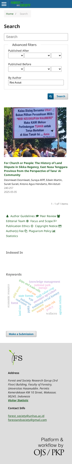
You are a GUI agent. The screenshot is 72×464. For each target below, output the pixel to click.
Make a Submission (21, 334)
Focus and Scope (41, 221)
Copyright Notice (46, 226)
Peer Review (47, 216)
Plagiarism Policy (40, 231)
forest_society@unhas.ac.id (26, 416)
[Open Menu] (4, 4)
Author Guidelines (22, 216)
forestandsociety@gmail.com (27, 420)
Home (9, 14)
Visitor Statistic (18, 400)
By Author (14, 78)
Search (61, 96)
